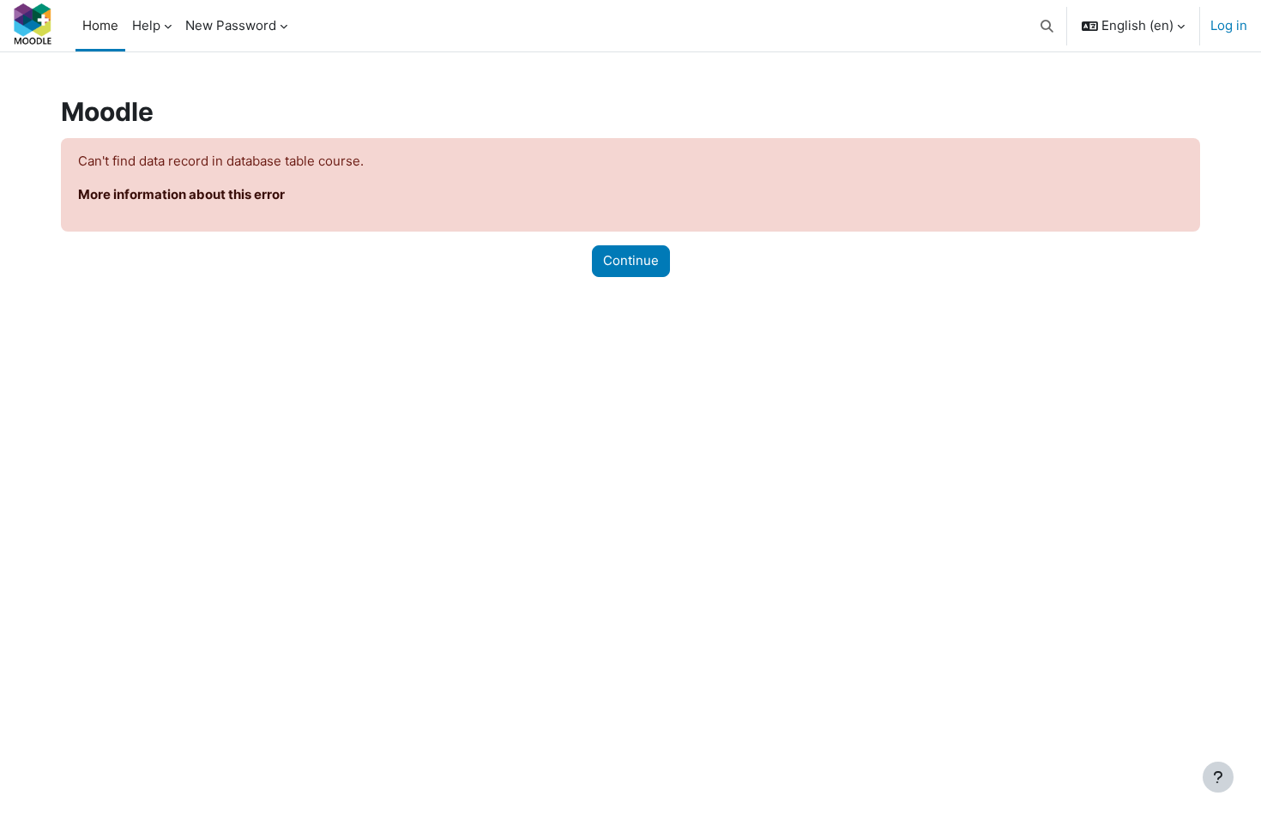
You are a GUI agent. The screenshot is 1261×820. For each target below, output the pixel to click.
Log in (1228, 25)
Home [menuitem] (100, 25)
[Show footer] (1218, 777)
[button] (1048, 25)
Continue (631, 260)
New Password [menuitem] (230, 25)
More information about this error (181, 194)
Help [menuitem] (146, 25)
